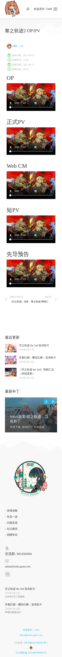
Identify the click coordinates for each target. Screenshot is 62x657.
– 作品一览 (11, 516)
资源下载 (15, 427)
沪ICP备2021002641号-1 (36, 643)
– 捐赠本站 (11, 534)
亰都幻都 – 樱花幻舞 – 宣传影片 (37, 357)
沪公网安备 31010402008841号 (31, 653)
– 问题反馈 (11, 522)
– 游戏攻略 (11, 510)
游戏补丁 (27, 427)
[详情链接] (12, 412)
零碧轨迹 (39, 427)
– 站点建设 (11, 528)
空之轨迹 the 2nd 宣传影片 (34, 345)
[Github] (7, 574)
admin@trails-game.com (31, 635)
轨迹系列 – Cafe (31, 630)
